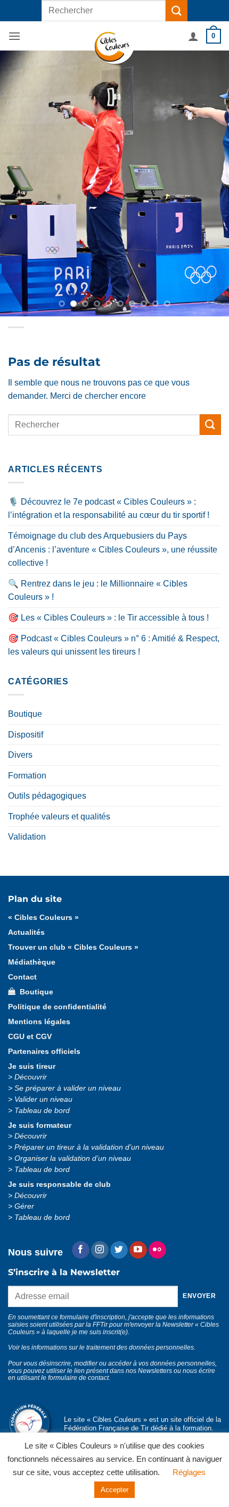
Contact (22, 977)
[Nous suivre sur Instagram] (100, 1250)
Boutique (25, 713)
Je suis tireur (31, 1066)
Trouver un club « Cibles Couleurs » (73, 947)
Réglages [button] (189, 1472)
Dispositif (25, 734)
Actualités (26, 932)
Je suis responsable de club (59, 1184)
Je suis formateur (39, 1125)
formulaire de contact (78, 1378)
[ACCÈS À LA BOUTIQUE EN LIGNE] (114, 183)
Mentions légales (39, 1022)
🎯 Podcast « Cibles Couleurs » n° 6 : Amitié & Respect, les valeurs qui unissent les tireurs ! (113, 645)
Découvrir (30, 1077)
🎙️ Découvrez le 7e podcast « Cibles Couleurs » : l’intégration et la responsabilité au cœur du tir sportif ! (108, 508)
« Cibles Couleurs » (43, 918)
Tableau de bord (42, 1111)
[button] (14, 36)
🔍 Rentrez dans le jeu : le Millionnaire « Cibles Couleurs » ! (97, 590)
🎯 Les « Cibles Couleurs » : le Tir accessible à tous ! (108, 617)
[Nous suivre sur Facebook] (80, 1250)
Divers (20, 754)
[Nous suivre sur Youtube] (138, 1250)
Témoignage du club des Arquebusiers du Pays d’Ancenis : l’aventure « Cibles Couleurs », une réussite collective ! (112, 549)
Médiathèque (31, 962)
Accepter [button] (114, 1490)
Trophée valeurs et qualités (59, 816)
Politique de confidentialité (57, 1007)
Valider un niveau (43, 1099)
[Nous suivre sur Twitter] (119, 1250)
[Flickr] (157, 1250)
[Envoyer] (176, 10)
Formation (27, 775)
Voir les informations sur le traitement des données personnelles (101, 1347)
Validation (27, 836)
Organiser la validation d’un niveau (72, 1158)
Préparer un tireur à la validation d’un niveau (89, 1147)
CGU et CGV (30, 1037)
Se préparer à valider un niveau (67, 1088)
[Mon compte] (193, 36)
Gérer (24, 1206)
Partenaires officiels (44, 1052)
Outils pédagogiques (47, 795)
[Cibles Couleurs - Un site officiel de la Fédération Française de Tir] (115, 47)
